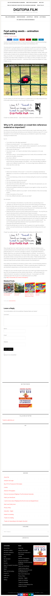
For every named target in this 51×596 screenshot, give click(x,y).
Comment (6, 314)
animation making (8, 550)
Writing (5, 579)
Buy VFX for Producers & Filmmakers (13, 484)
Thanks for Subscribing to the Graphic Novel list (15, 521)
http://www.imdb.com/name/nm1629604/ (17, 277)
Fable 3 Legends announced (17, 294)
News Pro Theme (20, 592)
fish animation (7, 559)
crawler (6, 487)
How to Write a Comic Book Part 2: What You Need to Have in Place (29, 295)
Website (6, 342)
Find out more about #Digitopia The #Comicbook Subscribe (19, 494)
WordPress (37, 592)
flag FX (5, 561)
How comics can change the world (40, 294)
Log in (41, 592)
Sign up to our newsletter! (10, 355)
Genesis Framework (30, 592)
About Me (6, 477)
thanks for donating (9, 514)
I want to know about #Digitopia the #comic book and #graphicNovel (21, 501)
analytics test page (8, 480)
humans (6, 563)
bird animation (12, 300)
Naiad (5, 569)
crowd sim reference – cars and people (8, 294)
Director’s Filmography (9, 490)
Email (5, 335)
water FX (6, 577)
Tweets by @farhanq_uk (8, 420)
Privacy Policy (7, 507)
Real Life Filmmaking (9, 571)
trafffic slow (6, 575)
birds (5, 556)
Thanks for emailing (9, 517)
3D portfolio (7, 548)
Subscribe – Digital (8, 511)
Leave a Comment (13, 36)
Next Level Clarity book (10, 504)
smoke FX (6, 573)
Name (5, 328)
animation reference (8, 552)
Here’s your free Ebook (9, 497)
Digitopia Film (25, 10)
